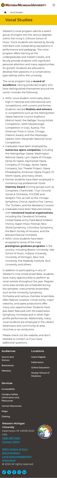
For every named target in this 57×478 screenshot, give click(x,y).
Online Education (40, 367)
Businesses (8, 365)
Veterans (6, 370)
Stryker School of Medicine (40, 374)
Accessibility (8, 389)
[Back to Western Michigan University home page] (23, 5)
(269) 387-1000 (11, 438)
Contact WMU (11, 442)
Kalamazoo (37, 362)
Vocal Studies (18, 19)
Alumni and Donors (8, 358)
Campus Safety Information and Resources (10, 397)
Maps (5, 411)
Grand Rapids (38, 357)
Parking (6, 416)
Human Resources (11, 406)
